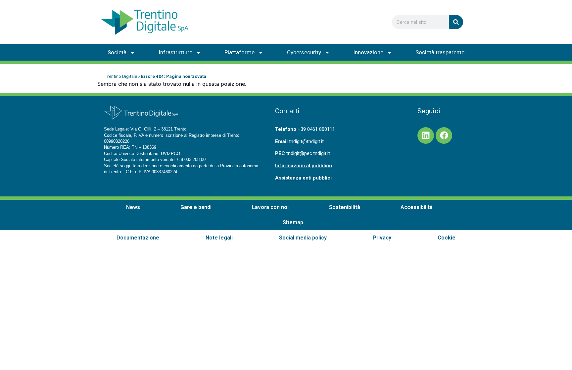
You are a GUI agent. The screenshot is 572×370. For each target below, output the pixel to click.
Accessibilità (417, 207)
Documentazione (138, 238)
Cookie (446, 238)
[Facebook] (444, 135)
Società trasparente (439, 52)
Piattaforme (239, 52)
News (133, 207)
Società (117, 52)
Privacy (382, 238)
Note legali (219, 238)
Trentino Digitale (121, 76)
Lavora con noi (270, 207)
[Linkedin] (425, 135)
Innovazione (368, 52)
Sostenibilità (344, 207)
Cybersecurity (304, 52)
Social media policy (303, 238)
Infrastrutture (175, 52)
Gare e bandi (196, 207)
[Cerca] (456, 22)
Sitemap (293, 222)
